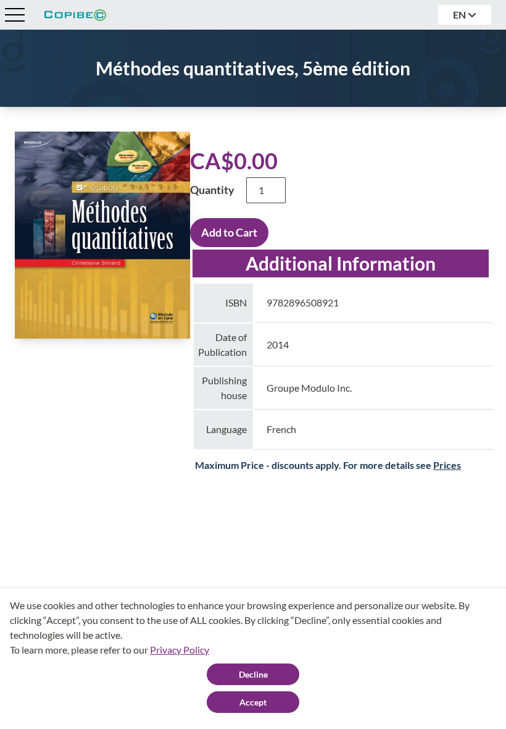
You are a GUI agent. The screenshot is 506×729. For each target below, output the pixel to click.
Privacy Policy (179, 649)
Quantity (212, 189)
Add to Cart (229, 232)
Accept (253, 702)
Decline (253, 674)
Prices (447, 465)
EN (460, 14)
